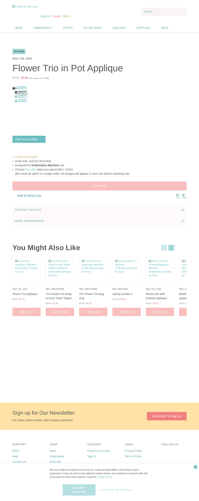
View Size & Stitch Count (26, 140)
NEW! (19, 27)
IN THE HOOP (92, 27)
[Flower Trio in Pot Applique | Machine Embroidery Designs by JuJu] (21, 88)
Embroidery (57, 456)
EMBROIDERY (42, 27)
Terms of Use (133, 456)
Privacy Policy (133, 450)
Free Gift (55, 461)
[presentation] (171, 248)
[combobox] (159, 12)
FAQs (15, 450)
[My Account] (178, 28)
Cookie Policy (104, 477)
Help (15, 456)
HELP (164, 27)
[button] (184, 27)
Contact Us (19, 461)
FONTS (68, 27)
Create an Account (98, 450)
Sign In (91, 456)
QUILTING (119, 27)
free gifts (30, 169)
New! (53, 450)
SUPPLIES (143, 27)
